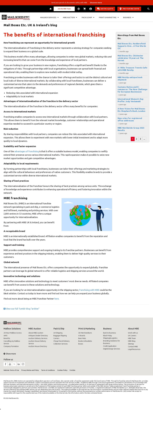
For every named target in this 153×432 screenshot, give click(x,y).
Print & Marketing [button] (107, 17)
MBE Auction (34, 328)
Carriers (56, 338)
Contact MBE (133, 347)
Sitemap (131, 344)
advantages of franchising (26, 151)
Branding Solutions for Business (111, 342)
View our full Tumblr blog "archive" (22, 308)
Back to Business (109, 333)
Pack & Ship (58, 328)
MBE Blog (131, 341)
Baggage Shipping (60, 336)
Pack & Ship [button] (87, 17)
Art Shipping (57, 333)
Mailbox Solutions (12, 328)
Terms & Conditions (48, 370)
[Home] (50, 9)
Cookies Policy (62, 370)
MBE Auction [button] (69, 17)
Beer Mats (82, 338)
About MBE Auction (35, 333)
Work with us (133, 333)
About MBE (133, 328)
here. (56, 298)
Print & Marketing (86, 328)
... (144, 139)
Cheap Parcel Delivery (61, 341)
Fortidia (72, 370)
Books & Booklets (85, 341)
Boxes (80, 344)
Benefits (7, 338)
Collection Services (60, 344)
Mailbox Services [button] (48, 17)
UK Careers (132, 336)
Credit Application (109, 346)
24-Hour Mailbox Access (13, 333)
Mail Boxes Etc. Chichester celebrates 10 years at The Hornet (131, 58)
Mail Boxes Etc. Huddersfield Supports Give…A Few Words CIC (132, 46)
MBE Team (132, 338)
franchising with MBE (89, 290)
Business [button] (127, 17)
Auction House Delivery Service (37, 342)
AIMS (5, 336)
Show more (11, 354)
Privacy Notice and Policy (30, 370)
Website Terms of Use (11, 370)
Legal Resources (134, 349)
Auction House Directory (37, 346)
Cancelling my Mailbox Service (12, 342)
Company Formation (11, 346)
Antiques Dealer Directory (38, 336)
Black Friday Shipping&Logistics (110, 337)
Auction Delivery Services (37, 338)
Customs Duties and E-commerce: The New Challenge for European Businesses (133, 89)
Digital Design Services (111, 349)
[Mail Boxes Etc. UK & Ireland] (16, 17)
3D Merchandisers (85, 333)
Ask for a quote (107, 9)
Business (107, 328)
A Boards (81, 336)
